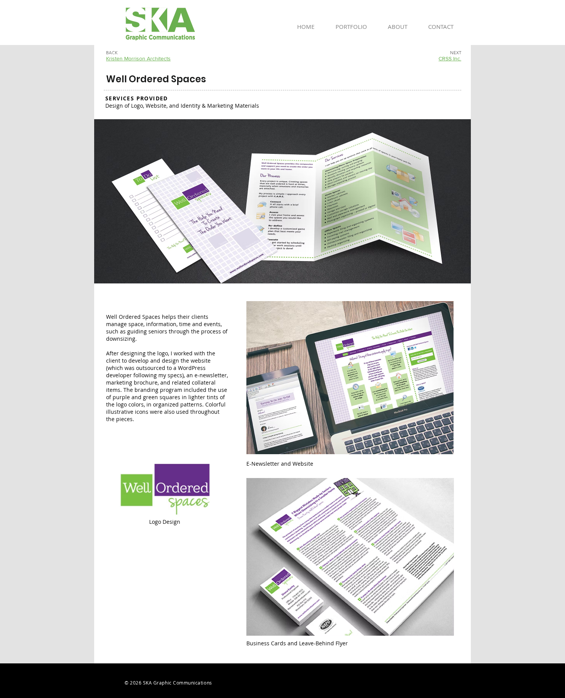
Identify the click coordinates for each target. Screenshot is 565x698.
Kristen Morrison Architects (138, 58)
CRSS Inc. (450, 58)
